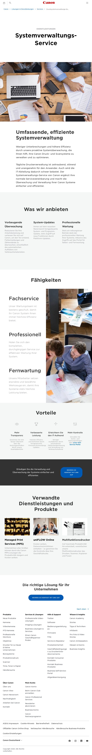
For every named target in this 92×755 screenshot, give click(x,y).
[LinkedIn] (81, 741)
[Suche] (10, 3)
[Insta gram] (75, 741)
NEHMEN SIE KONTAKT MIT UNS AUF (71, 472)
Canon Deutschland (12, 740)
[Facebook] (69, 741)
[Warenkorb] (4, 3)
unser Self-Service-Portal (75, 443)
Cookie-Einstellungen (12, 733)
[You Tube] (87, 741)
